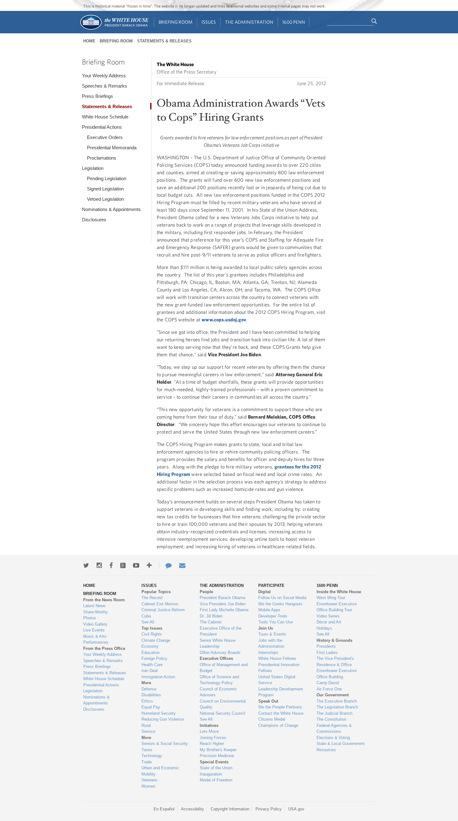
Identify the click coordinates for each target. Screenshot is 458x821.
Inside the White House (339, 591)
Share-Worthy (95, 612)
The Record (151, 597)
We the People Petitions (280, 707)
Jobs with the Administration (271, 643)
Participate (271, 585)
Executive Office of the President (220, 631)
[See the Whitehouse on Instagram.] (99, 565)
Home (89, 41)
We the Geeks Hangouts (280, 604)
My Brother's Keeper (218, 749)
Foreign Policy (154, 658)
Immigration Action (158, 677)
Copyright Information (230, 809)
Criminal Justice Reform (163, 609)
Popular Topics (156, 591)
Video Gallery (95, 624)
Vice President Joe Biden (223, 604)
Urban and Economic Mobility (160, 771)
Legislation (92, 168)
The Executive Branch (337, 701)
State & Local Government (341, 743)
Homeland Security (158, 713)
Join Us (265, 628)
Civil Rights (151, 634)
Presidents (326, 646)
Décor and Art (329, 622)
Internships (268, 652)
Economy (150, 646)
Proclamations (101, 158)
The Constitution (331, 719)
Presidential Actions (102, 127)
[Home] (113, 29)
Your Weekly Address (104, 75)
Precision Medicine (217, 755)
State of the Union (216, 768)
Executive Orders (105, 137)
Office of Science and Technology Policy (219, 680)
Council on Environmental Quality (223, 704)
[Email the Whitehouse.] (182, 565)
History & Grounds (334, 640)
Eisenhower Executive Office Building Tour (337, 607)
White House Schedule (105, 116)
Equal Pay (150, 707)
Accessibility (192, 809)
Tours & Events (272, 634)
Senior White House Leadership (218, 643)
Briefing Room (176, 22)
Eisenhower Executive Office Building (337, 673)
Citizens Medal (271, 719)
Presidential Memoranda (111, 147)
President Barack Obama (222, 597)
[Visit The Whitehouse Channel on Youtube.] (136, 565)
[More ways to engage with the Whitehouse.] (149, 565)
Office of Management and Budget (224, 667)
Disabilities (151, 695)
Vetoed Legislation (105, 199)
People (206, 591)
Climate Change (155, 640)
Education (150, 652)
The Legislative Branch (337, 707)
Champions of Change (278, 725)
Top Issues (151, 628)
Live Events (94, 630)
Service (148, 731)
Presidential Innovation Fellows (278, 667)
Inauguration (211, 774)
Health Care (152, 664)
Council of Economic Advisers (218, 692)
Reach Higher (212, 743)
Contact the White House (280, 713)
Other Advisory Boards (220, 652)
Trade (146, 762)
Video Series (328, 616)
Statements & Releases (164, 41)
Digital (264, 591)
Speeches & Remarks (104, 86)
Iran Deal (149, 670)
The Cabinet (211, 622)
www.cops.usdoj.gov (224, 319)
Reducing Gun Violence (162, 719)
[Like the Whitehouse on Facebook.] (111, 565)
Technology (151, 755)
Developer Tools (272, 616)
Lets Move (209, 731)
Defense (148, 689)
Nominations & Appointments (111, 209)
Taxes (146, 749)
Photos (89, 618)
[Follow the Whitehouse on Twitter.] (86, 565)
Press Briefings (97, 96)
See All (147, 622)
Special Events (214, 762)
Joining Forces (213, 737)
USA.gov (296, 809)
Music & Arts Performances (95, 639)
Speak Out (268, 701)
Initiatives (209, 725)
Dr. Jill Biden (211, 616)
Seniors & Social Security (164, 743)
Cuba (146, 616)
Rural (146, 725)
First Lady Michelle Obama (224, 609)
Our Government (333, 695)
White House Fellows (277, 658)
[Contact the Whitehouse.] (165, 565)
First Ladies (327, 652)
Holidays (324, 628)
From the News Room (104, 600)
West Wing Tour (331, 597)
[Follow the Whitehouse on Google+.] (123, 565)
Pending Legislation (106, 178)
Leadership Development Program (280, 692)
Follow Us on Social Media (282, 597)
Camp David (328, 682)
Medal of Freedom (216, 780)
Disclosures (94, 219)
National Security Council (222, 713)
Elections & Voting (333, 737)
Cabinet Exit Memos (159, 604)
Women (148, 786)
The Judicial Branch (334, 713)
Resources (326, 749)
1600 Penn (293, 22)
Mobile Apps (269, 609)
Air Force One (329, 689)
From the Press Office (104, 648)
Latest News (94, 605)
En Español (164, 809)
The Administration (249, 22)
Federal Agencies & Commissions (334, 728)
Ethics (147, 701)
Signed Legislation (105, 188)
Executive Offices (216, 658)
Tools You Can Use (275, 622)
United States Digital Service (276, 680)
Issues (209, 22)
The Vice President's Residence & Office (335, 661)
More (146, 682)
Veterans (149, 780)
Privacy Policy (268, 809)
